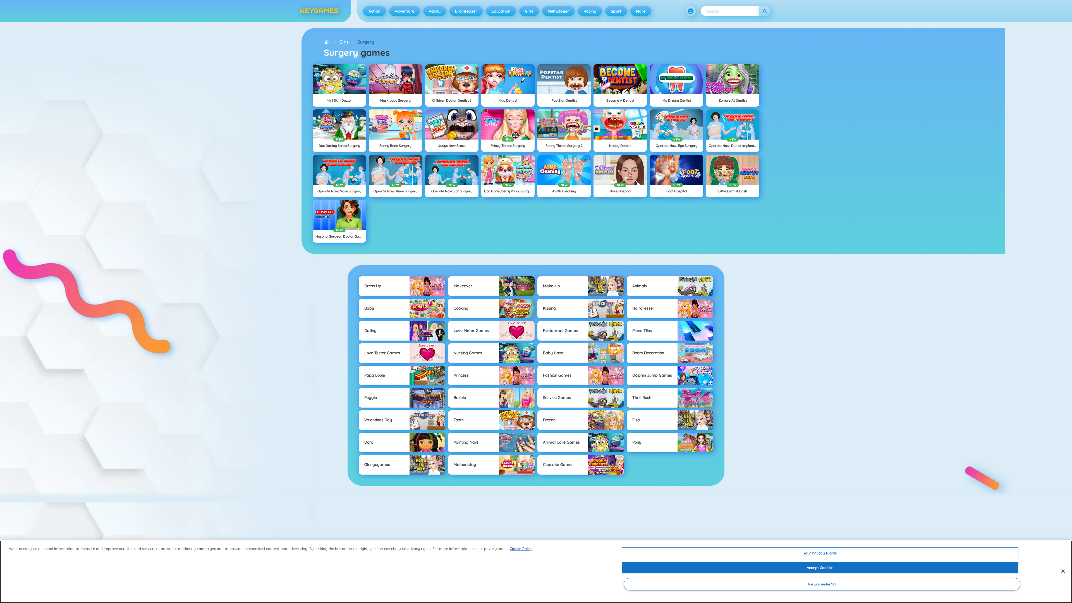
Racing (589, 11)
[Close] (1063, 571)
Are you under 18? (822, 584)
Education (501, 11)
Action (374, 11)
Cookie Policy (521, 548)
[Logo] (319, 11)
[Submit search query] (764, 11)
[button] (691, 11)
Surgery (366, 42)
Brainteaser (466, 11)
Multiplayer (558, 11)
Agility (435, 11)
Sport (616, 11)
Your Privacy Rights (820, 553)
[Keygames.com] (327, 42)
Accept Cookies (820, 567)
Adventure (404, 11)
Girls (529, 11)
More (640, 11)
